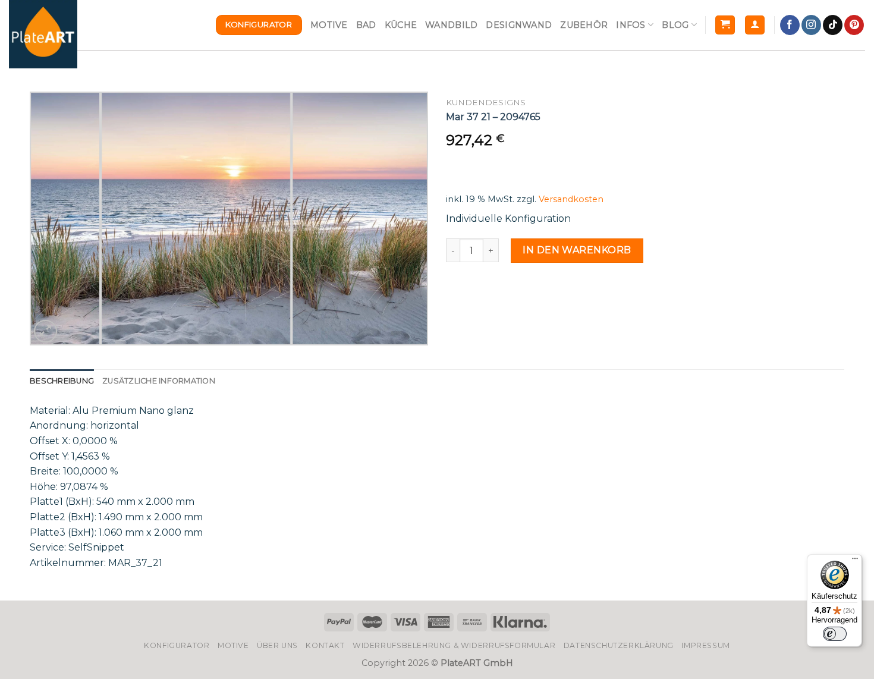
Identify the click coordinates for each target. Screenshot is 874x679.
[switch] (835, 634)
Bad (366, 25)
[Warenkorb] (725, 25)
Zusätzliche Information (158, 380)
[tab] (62, 381)
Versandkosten (571, 199)
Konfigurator (176, 645)
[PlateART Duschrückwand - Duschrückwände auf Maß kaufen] (43, 34)
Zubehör (584, 25)
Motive (329, 25)
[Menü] (855, 561)
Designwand (519, 25)
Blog (675, 25)
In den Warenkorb (577, 250)
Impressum (705, 645)
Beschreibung (62, 380)
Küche (401, 25)
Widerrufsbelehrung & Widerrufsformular (454, 645)
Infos (630, 25)
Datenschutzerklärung (619, 645)
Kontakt (325, 645)
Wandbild (451, 25)
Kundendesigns (486, 102)
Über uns (277, 645)
